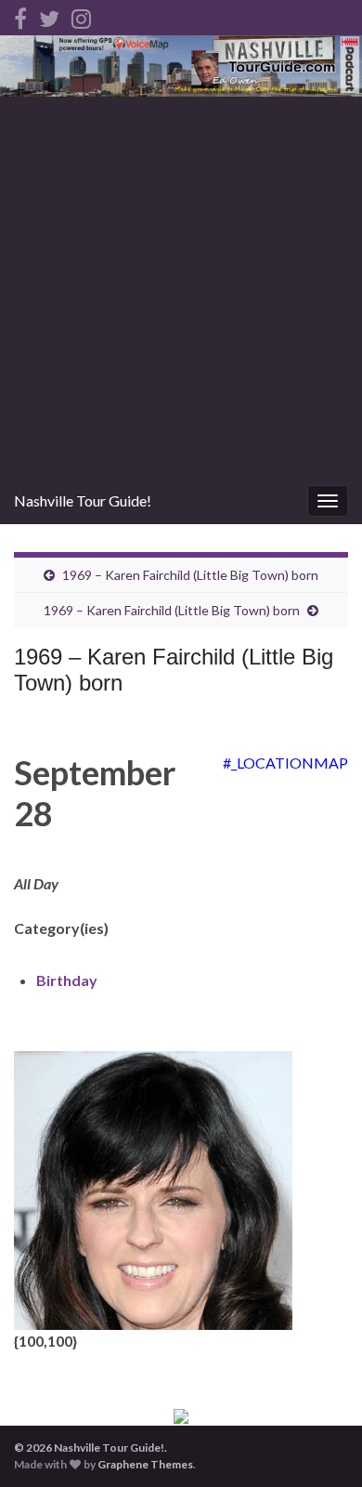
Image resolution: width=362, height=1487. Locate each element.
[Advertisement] (181, 287)
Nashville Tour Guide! (82, 500)
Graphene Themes (145, 1464)
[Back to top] (320, 1445)
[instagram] (81, 15)
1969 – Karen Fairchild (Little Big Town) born (190, 575)
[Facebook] (20, 15)
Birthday (66, 980)
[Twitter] (49, 15)
